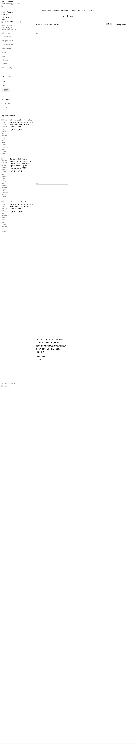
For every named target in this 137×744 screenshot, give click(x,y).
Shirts (4, 52)
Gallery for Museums (9, 29)
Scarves (4, 56)
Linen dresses (7, 48)
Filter (6, 90)
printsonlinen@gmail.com (11, 4)
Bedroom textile (7, 44)
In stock (7, 107)
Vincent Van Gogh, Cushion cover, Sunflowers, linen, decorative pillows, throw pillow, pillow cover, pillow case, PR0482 (51, 345)
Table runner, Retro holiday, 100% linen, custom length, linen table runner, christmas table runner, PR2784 (21, 205)
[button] (38, 335)
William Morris (7, 25)
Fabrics (4, 64)
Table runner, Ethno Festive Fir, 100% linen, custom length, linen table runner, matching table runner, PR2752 (21, 123)
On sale (7, 103)
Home (38, 24)
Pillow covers (40, 357)
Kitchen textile (7, 37)
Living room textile (8, 41)
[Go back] (59, 17)
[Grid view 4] (111, 24)
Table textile (6, 33)
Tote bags (5, 60)
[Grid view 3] (109, 24)
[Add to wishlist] (43, 335)
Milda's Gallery (7, 68)
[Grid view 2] (107, 24)
